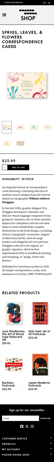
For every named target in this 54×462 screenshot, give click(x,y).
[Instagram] (32, 426)
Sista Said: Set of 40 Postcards (39, 332)
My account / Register (49, 2)
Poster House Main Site (13, 2)
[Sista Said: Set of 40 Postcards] (40, 313)
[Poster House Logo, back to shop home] (31, 14)
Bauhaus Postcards (8, 384)
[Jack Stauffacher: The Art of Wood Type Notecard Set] (14, 313)
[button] (4, 15)
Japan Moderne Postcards (39, 384)
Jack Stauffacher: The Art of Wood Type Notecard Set (13, 335)
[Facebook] (21, 426)
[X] (27, 426)
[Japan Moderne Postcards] (40, 365)
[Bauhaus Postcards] (14, 365)
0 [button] (46, 3)
